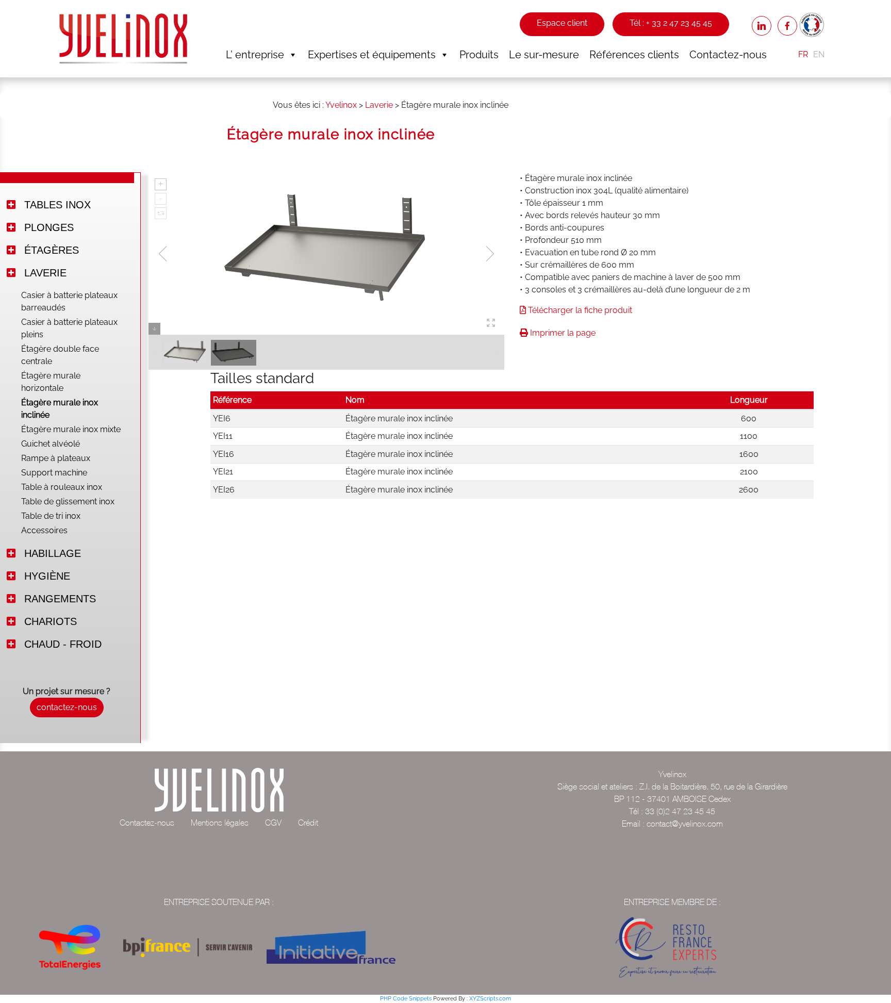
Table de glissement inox (67, 501)
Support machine (54, 473)
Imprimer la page (562, 333)
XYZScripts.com (490, 998)
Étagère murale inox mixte (71, 429)
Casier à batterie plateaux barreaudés (69, 301)
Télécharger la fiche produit (579, 310)
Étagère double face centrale (60, 355)
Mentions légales (220, 822)
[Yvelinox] (123, 38)
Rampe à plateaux (55, 458)
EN (818, 54)
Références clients (634, 54)
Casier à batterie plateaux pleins (69, 328)
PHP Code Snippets (406, 998)
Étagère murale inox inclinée (59, 409)
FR (803, 54)
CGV (273, 822)
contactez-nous (67, 707)
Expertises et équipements (372, 54)
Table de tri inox (50, 516)
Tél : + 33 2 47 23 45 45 (671, 23)
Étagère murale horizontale (50, 382)
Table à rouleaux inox (61, 487)
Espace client (562, 23)
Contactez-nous (728, 54)
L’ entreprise (255, 54)
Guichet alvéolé (50, 444)
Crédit (308, 822)
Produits (479, 54)
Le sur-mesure (544, 54)
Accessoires (44, 530)
